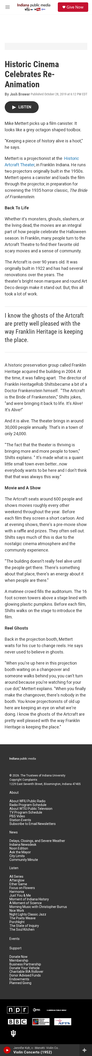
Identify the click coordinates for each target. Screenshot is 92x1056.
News (13, 832)
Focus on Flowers (22, 888)
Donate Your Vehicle (24, 968)
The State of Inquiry (24, 926)
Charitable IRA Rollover (26, 971)
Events (14, 939)
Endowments (19, 979)
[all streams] (85, 1050)
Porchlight (17, 922)
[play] (7, 1050)
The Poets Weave (22, 918)
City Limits (17, 856)
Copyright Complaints (23, 779)
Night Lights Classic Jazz (27, 914)
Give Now (75, 7)
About (14, 792)
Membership (18, 960)
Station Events (20, 820)
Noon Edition (18, 848)
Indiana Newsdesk (22, 844)
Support (15, 948)
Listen (13, 868)
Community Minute (23, 860)
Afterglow (17, 880)
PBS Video (17, 816)
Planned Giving (20, 983)
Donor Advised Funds (25, 975)
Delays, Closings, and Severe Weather (37, 841)
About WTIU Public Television (30, 809)
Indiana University (53, 775)
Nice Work (16, 910)
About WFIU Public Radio (27, 801)
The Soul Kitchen (21, 929)
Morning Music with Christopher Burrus (38, 907)
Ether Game (18, 884)
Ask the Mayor (20, 852)
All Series (16, 876)
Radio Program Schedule (27, 805)
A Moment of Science (25, 903)
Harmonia (16, 892)
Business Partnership (25, 964)
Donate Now (18, 957)
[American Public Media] (56, 1009)
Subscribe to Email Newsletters (32, 824)
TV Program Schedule (25, 812)
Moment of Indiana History (29, 899)
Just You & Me (20, 895)
